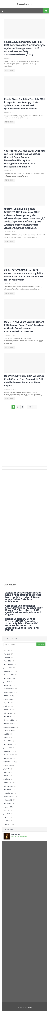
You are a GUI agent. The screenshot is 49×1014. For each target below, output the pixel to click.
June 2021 (8, 814)
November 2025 (10, 675)
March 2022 (9, 783)
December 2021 (10, 793)
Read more (9, 70)
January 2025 (9, 685)
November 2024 (10, 692)
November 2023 (10, 720)
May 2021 (8, 817)
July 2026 (8, 650)
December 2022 (10, 751)
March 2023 (9, 741)
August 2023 (9, 730)
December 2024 (10, 689)
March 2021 (9, 824)
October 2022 (9, 758)
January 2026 (9, 668)
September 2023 (11, 727)
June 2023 (8, 737)
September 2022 (10, 762)
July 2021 (8, 810)
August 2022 (9, 765)
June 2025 (8, 682)
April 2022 (8, 779)
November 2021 (10, 796)
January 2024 (9, 717)
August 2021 (9, 807)
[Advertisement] (24, 440)
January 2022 (9, 789)
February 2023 (9, 744)
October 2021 (9, 800)
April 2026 (8, 657)
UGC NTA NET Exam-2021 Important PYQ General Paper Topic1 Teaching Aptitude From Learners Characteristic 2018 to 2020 (24, 326)
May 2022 (8, 776)
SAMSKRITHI (15, 834)
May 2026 (8, 654)
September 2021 (10, 803)
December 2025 (10, 671)
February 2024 (9, 713)
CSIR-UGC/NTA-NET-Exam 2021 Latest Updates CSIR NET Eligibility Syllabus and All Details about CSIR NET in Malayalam (23, 275)
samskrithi (28, 1007)
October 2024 (9, 696)
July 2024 (8, 703)
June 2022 (8, 772)
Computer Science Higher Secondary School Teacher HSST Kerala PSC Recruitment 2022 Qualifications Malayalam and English (24, 610)
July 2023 (8, 734)
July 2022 (8, 769)
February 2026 (10, 664)
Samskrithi (24, 4)
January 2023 (9, 748)
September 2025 (10, 678)
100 (29, 407)
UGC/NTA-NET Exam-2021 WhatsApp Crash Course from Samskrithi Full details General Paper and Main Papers (24, 380)
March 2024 (9, 710)
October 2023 (9, 723)
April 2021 (8, 821)
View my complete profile (19, 837)
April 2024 (8, 706)
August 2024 (9, 699)
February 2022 (9, 786)
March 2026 (9, 661)
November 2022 (10, 755)
